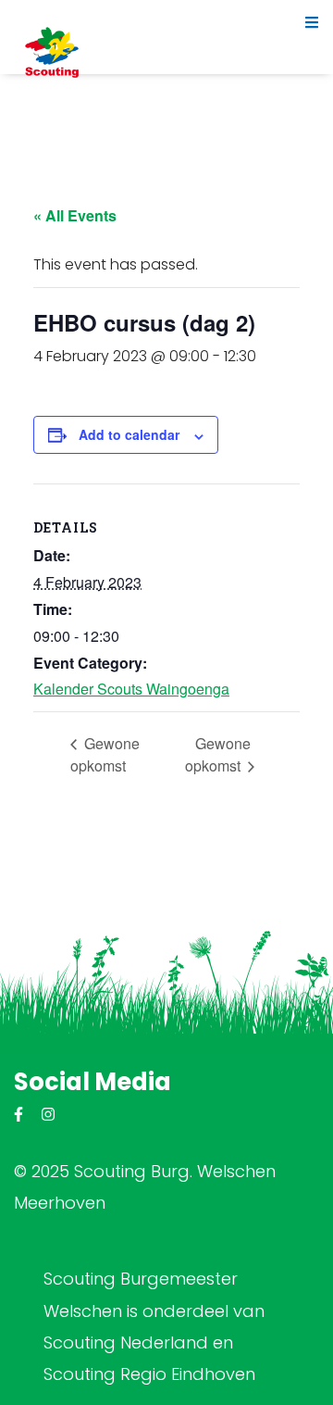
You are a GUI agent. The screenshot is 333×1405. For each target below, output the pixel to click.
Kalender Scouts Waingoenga (131, 688)
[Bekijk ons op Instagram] (48, 1114)
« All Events (75, 215)
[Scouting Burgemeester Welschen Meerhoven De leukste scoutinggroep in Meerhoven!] (52, 52)
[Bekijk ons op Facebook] (18, 1114)
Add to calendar (129, 434)
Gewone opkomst (105, 754)
